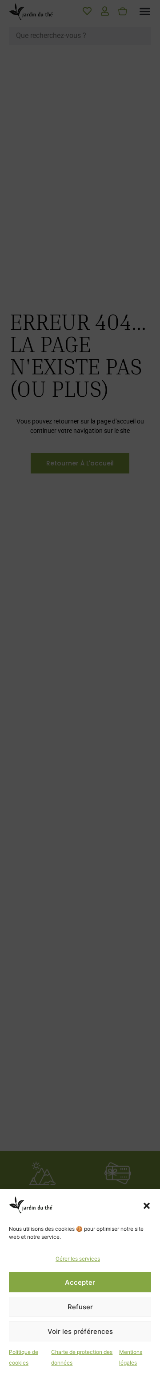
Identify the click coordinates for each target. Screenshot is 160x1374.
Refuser (80, 1307)
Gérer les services (78, 1258)
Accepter (80, 1282)
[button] (146, 1205)
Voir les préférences (80, 1331)
